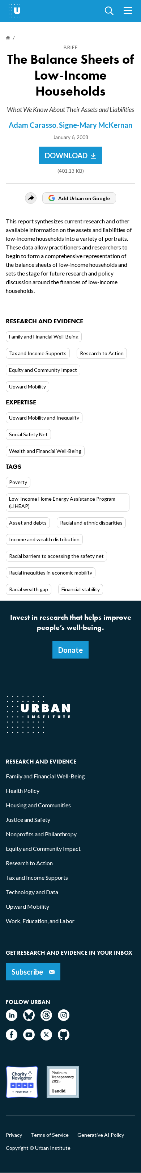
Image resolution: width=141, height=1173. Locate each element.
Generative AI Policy (100, 1135)
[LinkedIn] (11, 1018)
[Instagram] (63, 1018)
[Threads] (46, 1018)
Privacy (14, 1135)
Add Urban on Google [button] (84, 198)
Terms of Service (50, 1135)
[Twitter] (46, 1038)
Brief (70, 47)
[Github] (63, 1038)
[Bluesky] (29, 1018)
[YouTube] (29, 1038)
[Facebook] (11, 1038)
